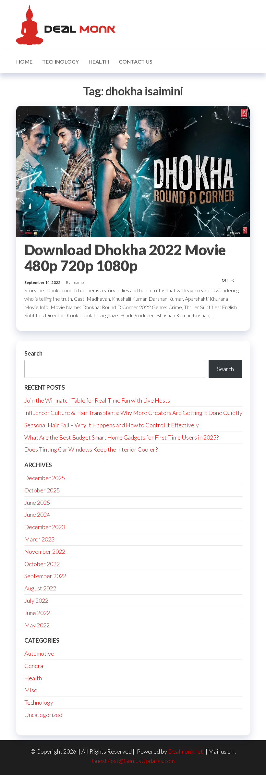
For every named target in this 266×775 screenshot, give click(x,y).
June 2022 (37, 612)
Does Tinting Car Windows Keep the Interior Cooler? (91, 449)
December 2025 (44, 477)
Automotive (39, 653)
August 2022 (40, 588)
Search (33, 353)
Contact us (135, 61)
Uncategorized (43, 714)
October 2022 (42, 563)
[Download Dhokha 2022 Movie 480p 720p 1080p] (133, 170)
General (34, 665)
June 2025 (37, 502)
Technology (60, 61)
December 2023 (44, 526)
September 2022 (45, 575)
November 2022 (44, 551)
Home (24, 61)
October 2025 (42, 490)
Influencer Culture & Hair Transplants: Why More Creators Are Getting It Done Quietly (133, 412)
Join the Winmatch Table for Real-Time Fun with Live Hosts (97, 400)
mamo (78, 282)
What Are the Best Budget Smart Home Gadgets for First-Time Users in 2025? (121, 437)
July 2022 (36, 600)
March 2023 (39, 539)
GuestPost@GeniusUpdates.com (133, 760)
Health (99, 61)
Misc (30, 690)
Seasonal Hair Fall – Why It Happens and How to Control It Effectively (111, 425)
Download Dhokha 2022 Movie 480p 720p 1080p (124, 257)
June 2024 (37, 514)
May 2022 (37, 625)
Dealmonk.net (185, 751)
